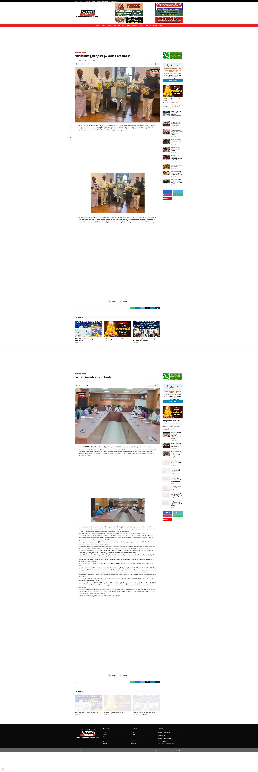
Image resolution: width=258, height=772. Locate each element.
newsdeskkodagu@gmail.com (168, 743)
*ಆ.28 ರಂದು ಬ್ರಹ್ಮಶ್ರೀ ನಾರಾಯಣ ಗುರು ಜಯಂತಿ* (113, 338)
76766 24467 (164, 741)
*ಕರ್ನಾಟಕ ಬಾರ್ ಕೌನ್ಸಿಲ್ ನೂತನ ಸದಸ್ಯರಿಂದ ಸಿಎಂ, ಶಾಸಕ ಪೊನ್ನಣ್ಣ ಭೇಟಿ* (176, 124)
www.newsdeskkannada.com (165, 732)
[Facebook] (70, 126)
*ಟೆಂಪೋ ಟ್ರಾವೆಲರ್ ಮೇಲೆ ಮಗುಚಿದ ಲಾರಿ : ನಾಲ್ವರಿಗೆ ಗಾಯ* (176, 141)
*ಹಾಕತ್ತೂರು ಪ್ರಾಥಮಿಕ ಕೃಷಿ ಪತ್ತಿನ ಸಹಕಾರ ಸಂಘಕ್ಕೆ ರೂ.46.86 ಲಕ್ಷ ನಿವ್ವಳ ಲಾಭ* (176, 173)
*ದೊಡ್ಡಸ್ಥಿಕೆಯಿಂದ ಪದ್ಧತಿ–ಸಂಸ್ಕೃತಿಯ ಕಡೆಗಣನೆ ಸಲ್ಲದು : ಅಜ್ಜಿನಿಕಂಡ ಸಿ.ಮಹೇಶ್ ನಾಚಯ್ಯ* (100, 1)
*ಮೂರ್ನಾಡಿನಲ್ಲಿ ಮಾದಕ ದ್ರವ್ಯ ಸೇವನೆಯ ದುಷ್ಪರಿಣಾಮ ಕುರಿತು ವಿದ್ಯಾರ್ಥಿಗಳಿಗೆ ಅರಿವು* (86, 339)
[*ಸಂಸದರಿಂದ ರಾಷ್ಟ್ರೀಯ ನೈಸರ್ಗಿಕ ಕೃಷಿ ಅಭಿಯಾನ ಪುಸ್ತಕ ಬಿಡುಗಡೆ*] (117, 94)
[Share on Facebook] (76, 64)
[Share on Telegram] (85, 64)
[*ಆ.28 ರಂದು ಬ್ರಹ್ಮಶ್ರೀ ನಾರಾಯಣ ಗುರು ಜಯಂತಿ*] (117, 329)
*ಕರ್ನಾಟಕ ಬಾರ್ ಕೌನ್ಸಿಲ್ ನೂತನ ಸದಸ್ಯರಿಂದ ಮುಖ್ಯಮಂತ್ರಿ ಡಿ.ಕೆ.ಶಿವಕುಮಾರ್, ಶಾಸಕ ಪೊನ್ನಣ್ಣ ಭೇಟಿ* (144, 339)
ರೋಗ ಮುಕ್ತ (155, 25)
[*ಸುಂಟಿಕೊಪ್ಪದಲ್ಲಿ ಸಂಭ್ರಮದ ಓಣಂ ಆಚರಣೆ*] (166, 166)
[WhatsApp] (70, 132)
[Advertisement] (115, 41)
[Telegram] (70, 137)
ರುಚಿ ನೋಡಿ (141, 25)
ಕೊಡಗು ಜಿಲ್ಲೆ (104, 25)
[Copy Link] (87, 64)
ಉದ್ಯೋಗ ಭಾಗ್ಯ (148, 25)
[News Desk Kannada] (87, 13)
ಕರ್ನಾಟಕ (109, 25)
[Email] (70, 134)
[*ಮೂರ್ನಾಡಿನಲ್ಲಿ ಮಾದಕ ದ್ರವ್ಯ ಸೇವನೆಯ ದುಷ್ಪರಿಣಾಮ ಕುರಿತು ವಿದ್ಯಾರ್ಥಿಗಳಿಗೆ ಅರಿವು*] (88, 329)
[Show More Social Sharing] (90, 64)
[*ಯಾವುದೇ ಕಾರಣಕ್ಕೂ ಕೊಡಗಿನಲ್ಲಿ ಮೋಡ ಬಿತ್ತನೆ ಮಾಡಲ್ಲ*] (166, 149)
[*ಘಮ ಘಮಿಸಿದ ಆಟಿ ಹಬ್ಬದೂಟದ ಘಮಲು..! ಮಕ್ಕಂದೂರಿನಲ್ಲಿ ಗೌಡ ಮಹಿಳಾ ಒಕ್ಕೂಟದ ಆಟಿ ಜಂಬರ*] (166, 157)
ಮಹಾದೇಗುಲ (134, 25)
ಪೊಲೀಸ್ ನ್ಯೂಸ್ (121, 25)
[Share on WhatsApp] (79, 64)
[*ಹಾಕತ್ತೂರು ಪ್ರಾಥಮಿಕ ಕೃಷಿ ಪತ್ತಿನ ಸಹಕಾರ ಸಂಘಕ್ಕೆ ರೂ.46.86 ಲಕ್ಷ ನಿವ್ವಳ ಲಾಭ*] (166, 173)
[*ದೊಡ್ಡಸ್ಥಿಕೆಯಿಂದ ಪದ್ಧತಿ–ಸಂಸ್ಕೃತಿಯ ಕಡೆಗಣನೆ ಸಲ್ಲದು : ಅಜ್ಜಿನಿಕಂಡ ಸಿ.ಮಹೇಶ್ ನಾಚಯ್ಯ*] (166, 131)
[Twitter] (70, 129)
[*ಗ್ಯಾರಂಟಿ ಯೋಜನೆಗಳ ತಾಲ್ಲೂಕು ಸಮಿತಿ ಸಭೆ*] (117, 416)
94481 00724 (164, 740)
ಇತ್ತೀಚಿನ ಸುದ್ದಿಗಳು (78, 52)
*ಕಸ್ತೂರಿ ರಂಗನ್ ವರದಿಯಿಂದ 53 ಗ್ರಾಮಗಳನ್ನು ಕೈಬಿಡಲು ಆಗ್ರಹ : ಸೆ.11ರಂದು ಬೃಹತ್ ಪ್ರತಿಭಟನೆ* (176, 181)
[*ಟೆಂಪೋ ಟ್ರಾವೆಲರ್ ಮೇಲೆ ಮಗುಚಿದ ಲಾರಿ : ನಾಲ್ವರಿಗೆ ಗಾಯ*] (166, 141)
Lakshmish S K (92, 60)
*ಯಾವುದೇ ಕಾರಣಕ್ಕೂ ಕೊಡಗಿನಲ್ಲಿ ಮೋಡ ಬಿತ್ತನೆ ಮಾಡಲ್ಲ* (175, 149)
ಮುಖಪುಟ (97, 25)
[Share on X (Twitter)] (82, 64)
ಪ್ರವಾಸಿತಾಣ (128, 25)
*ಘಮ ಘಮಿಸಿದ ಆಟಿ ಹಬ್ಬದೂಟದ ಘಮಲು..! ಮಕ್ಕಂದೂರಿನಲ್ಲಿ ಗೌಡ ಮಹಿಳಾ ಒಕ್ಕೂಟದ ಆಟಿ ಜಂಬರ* (176, 157)
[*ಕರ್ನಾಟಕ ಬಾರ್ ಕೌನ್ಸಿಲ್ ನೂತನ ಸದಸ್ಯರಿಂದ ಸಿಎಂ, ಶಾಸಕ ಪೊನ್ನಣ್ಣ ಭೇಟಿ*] (166, 123)
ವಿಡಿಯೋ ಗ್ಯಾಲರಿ (133, 743)
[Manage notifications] (3, 769)
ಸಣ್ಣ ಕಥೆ (160, 25)
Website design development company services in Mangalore (88, 311)
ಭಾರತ (115, 25)
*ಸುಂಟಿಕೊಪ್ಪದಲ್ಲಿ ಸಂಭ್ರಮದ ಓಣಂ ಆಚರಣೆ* (176, 166)
